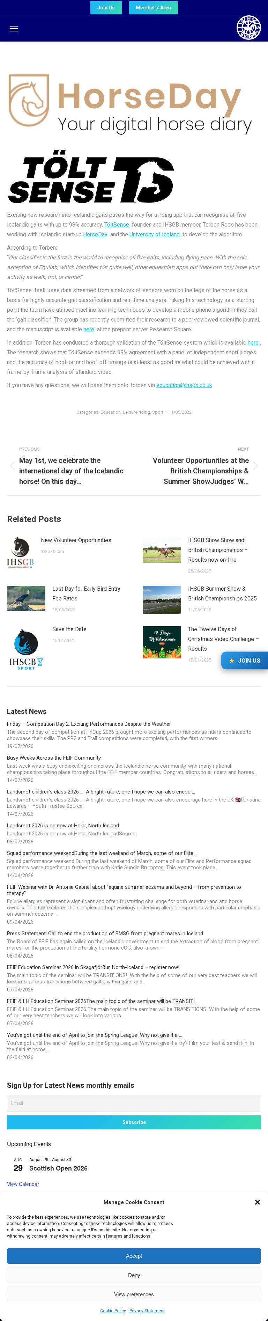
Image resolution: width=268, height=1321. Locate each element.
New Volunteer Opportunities (76, 540)
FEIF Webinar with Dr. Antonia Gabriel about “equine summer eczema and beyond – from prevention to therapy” (124, 890)
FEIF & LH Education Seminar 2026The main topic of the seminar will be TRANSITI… (102, 1001)
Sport (157, 412)
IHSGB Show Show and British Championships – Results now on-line (218, 550)
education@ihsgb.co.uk (184, 385)
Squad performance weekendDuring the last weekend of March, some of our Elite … (102, 853)
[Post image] (20, 553)
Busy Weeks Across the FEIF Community (54, 758)
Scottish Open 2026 (58, 1168)
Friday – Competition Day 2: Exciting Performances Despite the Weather (89, 724)
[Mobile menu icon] (14, 29)
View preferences (134, 1294)
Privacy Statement (147, 1310)
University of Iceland (154, 234)
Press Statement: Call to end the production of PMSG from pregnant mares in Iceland (105, 933)
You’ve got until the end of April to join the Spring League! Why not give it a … (94, 1035)
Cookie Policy (113, 1310)
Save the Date (69, 629)
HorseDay (95, 234)
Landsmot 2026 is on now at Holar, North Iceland (63, 825)
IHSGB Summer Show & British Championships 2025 (222, 593)
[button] (257, 1202)
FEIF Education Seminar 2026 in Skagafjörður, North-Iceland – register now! (93, 967)
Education (110, 412)
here (88, 329)
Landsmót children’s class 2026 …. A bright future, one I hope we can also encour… (101, 792)
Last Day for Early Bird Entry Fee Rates (86, 593)
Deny (134, 1275)
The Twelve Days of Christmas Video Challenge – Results (223, 639)
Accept (134, 1256)
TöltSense (116, 224)
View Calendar (23, 1183)
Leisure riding (136, 412)
